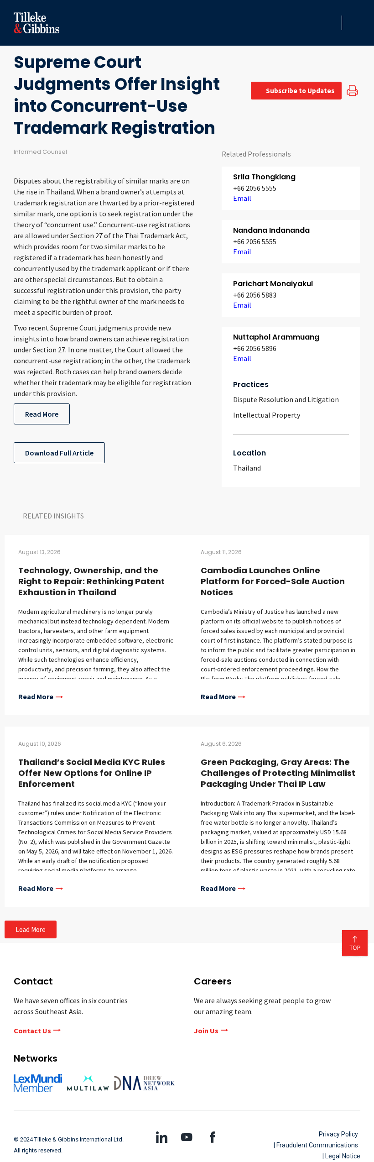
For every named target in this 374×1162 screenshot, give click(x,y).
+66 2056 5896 (254, 348)
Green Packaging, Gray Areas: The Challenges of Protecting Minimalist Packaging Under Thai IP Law (278, 773)
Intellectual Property (266, 414)
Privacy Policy (338, 1134)
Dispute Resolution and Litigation (286, 399)
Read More (41, 414)
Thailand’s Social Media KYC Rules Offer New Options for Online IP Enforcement (91, 773)
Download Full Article (59, 452)
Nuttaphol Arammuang (276, 337)
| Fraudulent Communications (316, 1145)
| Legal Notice (341, 1156)
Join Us (206, 1030)
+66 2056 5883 (254, 294)
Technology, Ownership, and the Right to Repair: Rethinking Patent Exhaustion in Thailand (91, 581)
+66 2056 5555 (254, 188)
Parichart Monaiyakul (273, 283)
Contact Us (32, 1030)
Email (242, 198)
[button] (332, 23)
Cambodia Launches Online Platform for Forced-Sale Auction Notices (273, 581)
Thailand (247, 467)
